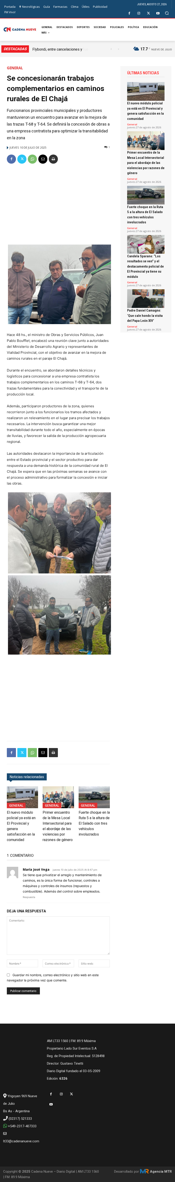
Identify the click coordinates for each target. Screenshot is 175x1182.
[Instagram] (139, 13)
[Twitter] (148, 13)
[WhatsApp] (32, 159)
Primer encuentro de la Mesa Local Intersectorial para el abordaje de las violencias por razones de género (146, 162)
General (15, 68)
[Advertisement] (58, 202)
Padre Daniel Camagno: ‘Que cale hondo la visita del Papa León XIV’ (145, 315)
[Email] (42, 159)
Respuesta (29, 897)
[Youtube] (158, 13)
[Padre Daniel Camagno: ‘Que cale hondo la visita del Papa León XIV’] (146, 298)
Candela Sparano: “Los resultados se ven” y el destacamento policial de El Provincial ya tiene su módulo (145, 266)
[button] (167, 13)
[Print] (53, 159)
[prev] (111, 49)
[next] (118, 49)
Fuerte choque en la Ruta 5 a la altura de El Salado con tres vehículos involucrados (94, 823)
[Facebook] (129, 13)
